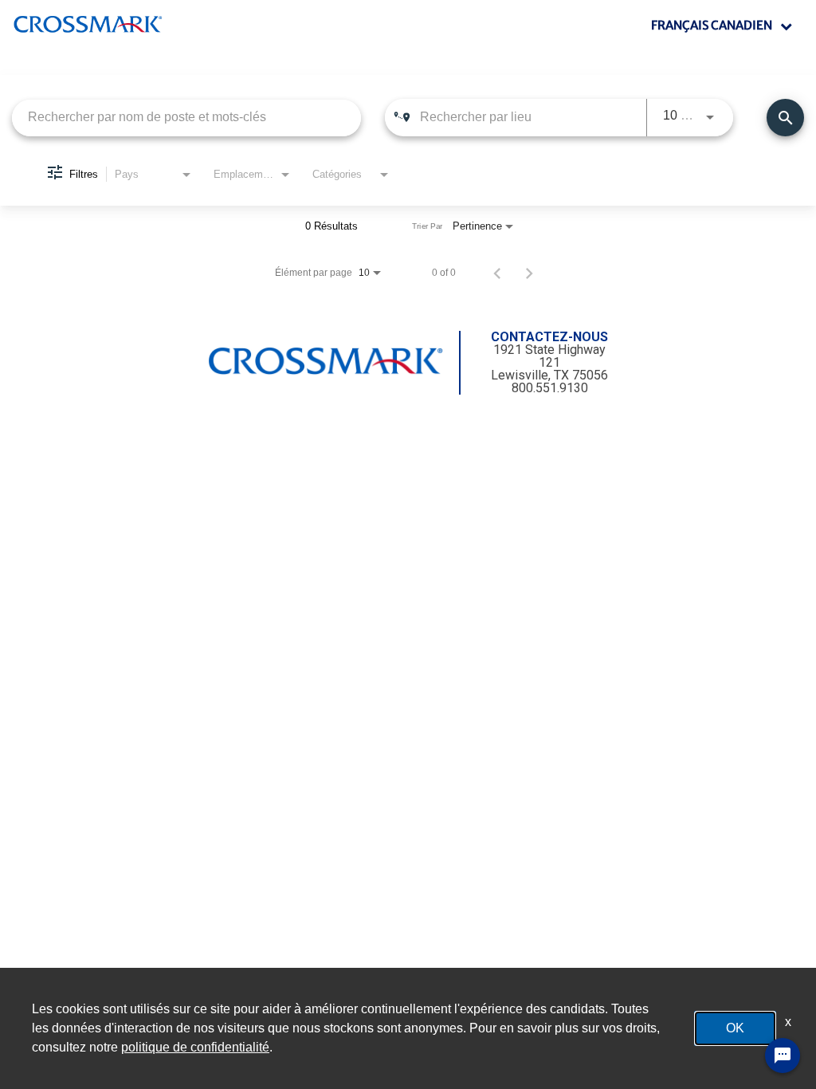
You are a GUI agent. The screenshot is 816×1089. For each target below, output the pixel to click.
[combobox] (186, 117)
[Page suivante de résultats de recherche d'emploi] (529, 273)
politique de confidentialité (195, 1047)
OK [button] (735, 1028)
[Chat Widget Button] (782, 1055)
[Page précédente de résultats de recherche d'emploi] (497, 273)
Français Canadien (711, 25)
